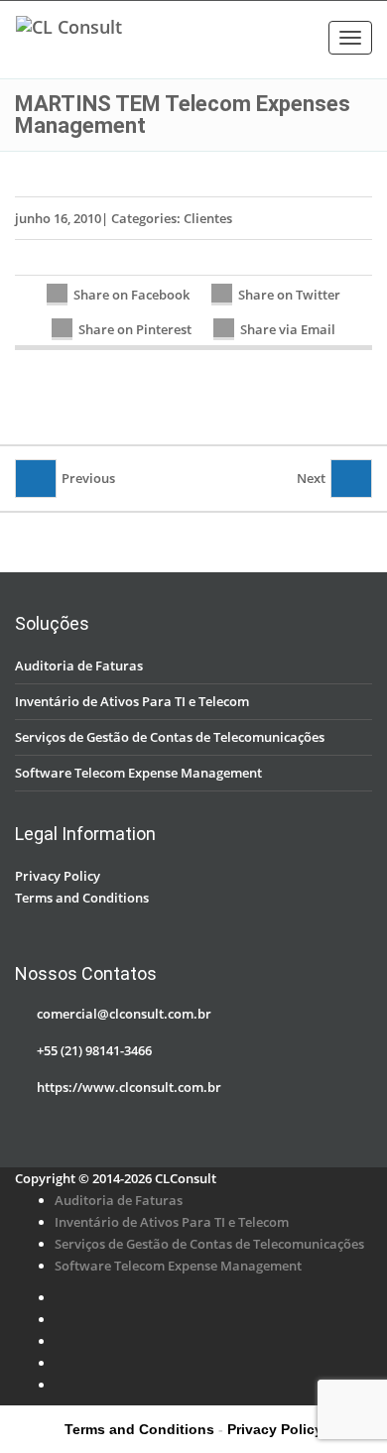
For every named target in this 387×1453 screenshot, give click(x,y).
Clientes (208, 218)
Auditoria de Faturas (79, 665)
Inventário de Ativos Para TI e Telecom (132, 701)
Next (311, 478)
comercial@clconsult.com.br (124, 1014)
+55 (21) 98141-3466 (94, 1050)
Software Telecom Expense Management (138, 773)
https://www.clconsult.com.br (129, 1087)
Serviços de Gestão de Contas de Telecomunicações (169, 737)
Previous (88, 478)
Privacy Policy (57, 876)
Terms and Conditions (82, 898)
